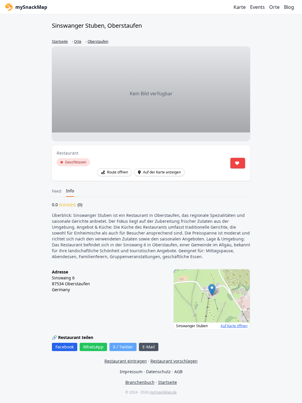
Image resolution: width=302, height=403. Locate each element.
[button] (212, 290)
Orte (274, 7)
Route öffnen (117, 172)
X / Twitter (123, 347)
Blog (289, 7)
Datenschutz (158, 371)
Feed (56, 191)
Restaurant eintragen (125, 361)
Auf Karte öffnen (234, 326)
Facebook (64, 347)
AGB (178, 371)
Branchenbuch (140, 382)
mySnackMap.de (163, 392)
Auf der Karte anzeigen (162, 172)
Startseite (60, 41)
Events (257, 7)
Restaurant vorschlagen (174, 361)
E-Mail (148, 347)
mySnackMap (31, 7)
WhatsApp (93, 347)
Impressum (131, 371)
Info (70, 191)
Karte (240, 7)
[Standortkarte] (212, 295)
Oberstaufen (98, 41)
